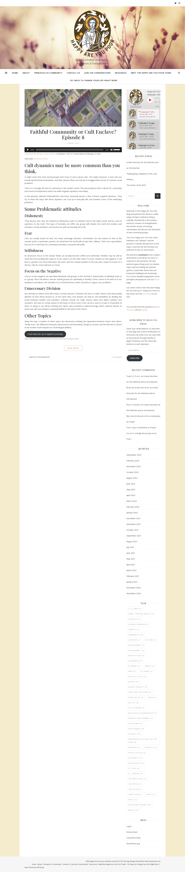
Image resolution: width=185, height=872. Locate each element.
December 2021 (133, 518)
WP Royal (40, 867)
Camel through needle (141, 614)
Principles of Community (48, 73)
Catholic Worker (138, 624)
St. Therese (135, 773)
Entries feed (131, 832)
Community (135, 635)
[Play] (28, 149)
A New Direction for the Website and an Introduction (142, 393)
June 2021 (130, 553)
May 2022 (130, 489)
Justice (133, 703)
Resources (120, 73)
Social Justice (137, 753)
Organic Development (140, 718)
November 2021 (133, 524)
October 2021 (132, 530)
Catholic (134, 619)
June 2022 (130, 483)
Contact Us (73, 73)
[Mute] (111, 149)
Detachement (136, 645)
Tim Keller (135, 789)
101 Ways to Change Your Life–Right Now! (93, 80)
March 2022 (131, 501)
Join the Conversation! (97, 73)
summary (147, 293)
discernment (136, 650)
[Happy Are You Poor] (92, 37)
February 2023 (132, 460)
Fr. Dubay (146, 671)
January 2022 (132, 512)
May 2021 (130, 558)
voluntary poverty (139, 805)
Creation (134, 640)
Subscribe (159, 106)
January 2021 (132, 582)
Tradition (134, 794)
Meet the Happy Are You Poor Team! (151, 73)
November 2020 (133, 593)
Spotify (37, 158)
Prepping (134, 747)
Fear (132, 671)
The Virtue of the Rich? (136, 185)
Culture (150, 640)
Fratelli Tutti (137, 676)
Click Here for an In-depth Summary (45, 334)
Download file (30, 153)
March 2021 (131, 570)
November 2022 (133, 466)
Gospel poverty (137, 687)
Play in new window (47, 153)
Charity (133, 629)
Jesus (152, 697)
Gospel (133, 682)
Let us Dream (136, 708)
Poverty (134, 734)
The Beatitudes (137, 779)
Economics (135, 661)
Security (151, 747)
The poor (134, 784)
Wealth (133, 810)
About (26, 73)
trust (150, 794)
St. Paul (134, 768)
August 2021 (132, 541)
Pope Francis (136, 729)
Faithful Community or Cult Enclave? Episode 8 (73, 134)
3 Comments (117, 357)
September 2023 (133, 455)
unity (132, 800)
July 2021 (130, 547)
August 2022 (132, 478)
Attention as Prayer (147, 427)
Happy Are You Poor (139, 692)
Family (149, 666)
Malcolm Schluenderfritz (39, 357)
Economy (134, 666)
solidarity (135, 758)
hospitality (135, 697)
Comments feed (133, 837)
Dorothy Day (136, 656)
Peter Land (135, 723)
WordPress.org (133, 843)
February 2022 (132, 507)
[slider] (117, 149)
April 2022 (130, 495)
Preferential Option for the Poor (142, 740)
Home (15, 73)
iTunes (45, 158)
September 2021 (133, 535)
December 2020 (133, 587)
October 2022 (132, 472)
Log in (129, 826)
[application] (73, 149)
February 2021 (132, 576)
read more (73, 348)
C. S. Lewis (134, 609)
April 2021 (130, 564)
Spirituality (136, 763)
